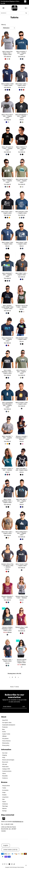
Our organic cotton (6, 722)
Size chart (4, 753)
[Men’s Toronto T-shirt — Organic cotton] (21, 552)
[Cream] (23, 311)
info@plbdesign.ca (18, 821)
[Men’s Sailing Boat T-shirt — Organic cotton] (21, 520)
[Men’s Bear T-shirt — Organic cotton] (21, 72)
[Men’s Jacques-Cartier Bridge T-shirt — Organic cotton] (7, 294)
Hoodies (4, 794)
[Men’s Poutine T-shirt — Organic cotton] (21, 391)
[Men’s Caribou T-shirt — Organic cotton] (7, 72)
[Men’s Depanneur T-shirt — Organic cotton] (7, 326)
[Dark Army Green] (20, 633)
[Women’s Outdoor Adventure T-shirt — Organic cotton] (7, 616)
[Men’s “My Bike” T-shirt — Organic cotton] (7, 425)
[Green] (8, 665)
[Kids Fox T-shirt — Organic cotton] (7, 648)
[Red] (5, 59)
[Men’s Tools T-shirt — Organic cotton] (7, 200)
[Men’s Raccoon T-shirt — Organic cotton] (21, 359)
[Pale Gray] (22, 602)
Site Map (22, 867)
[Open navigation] (3, 8)
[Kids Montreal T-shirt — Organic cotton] (21, 326)
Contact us (5, 778)
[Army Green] (9, 59)
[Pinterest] (4, 864)
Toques (4, 801)
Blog (3, 729)
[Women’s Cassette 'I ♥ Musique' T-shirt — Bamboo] (21, 425)
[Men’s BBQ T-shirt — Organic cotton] (21, 262)
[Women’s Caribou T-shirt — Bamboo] (7, 457)
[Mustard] (9, 217)
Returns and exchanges (8, 759)
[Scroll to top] (26, 865)
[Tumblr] (6, 864)
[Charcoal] (22, 59)
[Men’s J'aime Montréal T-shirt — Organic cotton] (7, 488)
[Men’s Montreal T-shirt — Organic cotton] (7, 262)
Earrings (4, 810)
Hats (3, 799)
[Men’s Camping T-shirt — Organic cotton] (7, 168)
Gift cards (4, 764)
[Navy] (7, 89)
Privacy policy (5, 745)
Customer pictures (6, 771)
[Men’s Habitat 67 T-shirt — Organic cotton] (21, 135)
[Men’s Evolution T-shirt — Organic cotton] (21, 40)
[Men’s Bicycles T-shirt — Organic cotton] (21, 200)
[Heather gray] (7, 59)
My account (5, 762)
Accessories (5, 790)
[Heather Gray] (21, 667)
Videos (4, 773)
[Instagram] (11, 864)
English (5, 845)
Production (5, 727)
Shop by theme (6, 785)
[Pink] (22, 444)
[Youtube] (9, 864)
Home (12, 686)
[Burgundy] (7, 474)
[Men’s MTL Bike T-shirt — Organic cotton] (21, 488)
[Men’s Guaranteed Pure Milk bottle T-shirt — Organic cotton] (7, 391)
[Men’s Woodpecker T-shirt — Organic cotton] (21, 103)
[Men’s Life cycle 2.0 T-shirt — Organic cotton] (7, 135)
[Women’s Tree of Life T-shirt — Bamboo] (21, 294)
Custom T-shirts (6, 734)
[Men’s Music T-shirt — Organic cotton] (21, 231)
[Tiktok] (13, 864)
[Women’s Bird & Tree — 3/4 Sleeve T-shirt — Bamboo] (7, 552)
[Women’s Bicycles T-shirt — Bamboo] (7, 585)
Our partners (5, 738)
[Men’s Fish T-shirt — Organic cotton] (7, 520)
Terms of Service (6, 740)
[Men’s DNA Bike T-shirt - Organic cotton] (21, 457)
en (25, 1)
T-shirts (4, 788)
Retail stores (5, 766)
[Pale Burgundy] (9, 186)
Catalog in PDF (6, 769)
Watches (4, 808)
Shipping (4, 755)
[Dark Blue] (20, 59)
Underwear (5, 804)
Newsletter (5, 775)
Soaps (3, 792)
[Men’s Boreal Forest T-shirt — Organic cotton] (21, 168)
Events (4, 731)
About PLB (5, 720)
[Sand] (8, 537)
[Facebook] (2, 864)
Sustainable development (8, 724)
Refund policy (5, 743)
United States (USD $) (10, 849)
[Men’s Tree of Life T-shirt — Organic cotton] (7, 103)
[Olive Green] (19, 311)
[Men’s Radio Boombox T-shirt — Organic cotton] (7, 359)
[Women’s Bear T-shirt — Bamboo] (21, 616)
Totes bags (5, 806)
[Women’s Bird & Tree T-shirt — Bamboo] (21, 585)
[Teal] (5, 474)
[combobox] (14, 13)
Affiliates (4, 736)
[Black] (9, 89)
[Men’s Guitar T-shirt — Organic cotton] (7, 231)
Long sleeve (5, 797)
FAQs (3, 757)
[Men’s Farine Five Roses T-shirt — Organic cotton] (7, 40)
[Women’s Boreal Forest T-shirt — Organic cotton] (21, 648)
